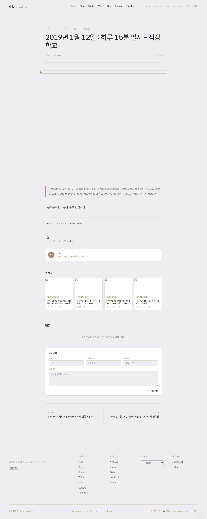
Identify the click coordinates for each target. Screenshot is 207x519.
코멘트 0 (158, 55)
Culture (119, 6)
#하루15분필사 (76, 223)
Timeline (170, 6)
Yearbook (115, 477)
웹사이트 (126, 358)
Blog (82, 6)
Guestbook (177, 462)
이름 (51, 358)
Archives (159, 6)
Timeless (130, 6)
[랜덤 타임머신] (195, 6)
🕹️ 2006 (167, 511)
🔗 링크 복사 (68, 241)
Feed (73, 6)
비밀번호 (90, 358)
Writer (101, 6)
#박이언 (50, 223)
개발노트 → (14, 467)
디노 (75, 28)
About (149, 6)
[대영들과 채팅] (200, 512)
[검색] (188, 6)
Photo (91, 6)
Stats (181, 6)
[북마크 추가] (47, 237)
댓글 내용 (53, 369)
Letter (175, 467)
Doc (109, 6)
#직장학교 (61, 223)
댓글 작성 (154, 391)
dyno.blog (21, 7)
